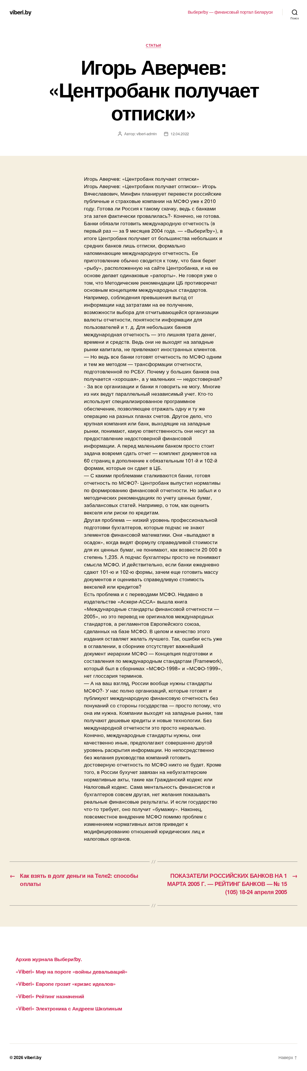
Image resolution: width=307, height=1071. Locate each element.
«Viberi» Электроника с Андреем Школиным (69, 1008)
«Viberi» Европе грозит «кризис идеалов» (66, 983)
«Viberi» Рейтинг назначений (50, 996)
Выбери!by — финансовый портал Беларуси (230, 12)
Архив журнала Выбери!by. (49, 959)
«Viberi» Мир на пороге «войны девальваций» (72, 971)
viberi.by (20, 12)
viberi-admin (146, 133)
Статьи (153, 45)
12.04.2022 (180, 133)
